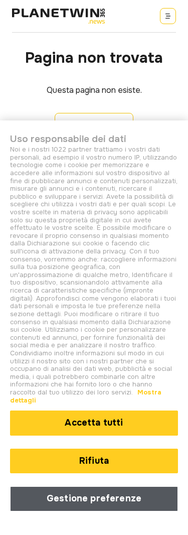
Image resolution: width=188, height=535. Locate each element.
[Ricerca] (168, 16)
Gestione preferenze (94, 498)
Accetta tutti (94, 422)
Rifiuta (94, 460)
